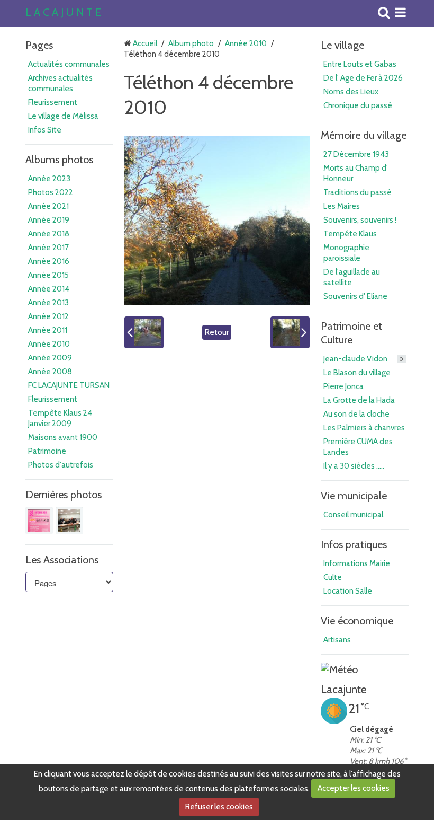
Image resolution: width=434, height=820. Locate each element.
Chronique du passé (357, 105)
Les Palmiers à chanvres (364, 428)
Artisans (337, 640)
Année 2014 (48, 289)
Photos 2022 (50, 192)
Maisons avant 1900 (62, 437)
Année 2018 (48, 234)
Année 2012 (48, 316)
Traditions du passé (357, 192)
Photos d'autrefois (60, 465)
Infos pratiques (354, 544)
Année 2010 (49, 344)
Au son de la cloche (356, 414)
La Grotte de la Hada (359, 400)
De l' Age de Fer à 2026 (363, 78)
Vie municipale (354, 495)
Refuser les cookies (219, 807)
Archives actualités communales (60, 83)
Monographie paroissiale (346, 253)
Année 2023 (49, 178)
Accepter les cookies (354, 788)
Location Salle (347, 591)
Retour (217, 332)
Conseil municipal (353, 514)
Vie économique (357, 620)
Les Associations (61, 559)
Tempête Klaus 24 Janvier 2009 (60, 418)
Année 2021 (48, 206)
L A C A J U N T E (63, 13)
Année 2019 (48, 220)
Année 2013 (48, 302)
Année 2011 (47, 330)
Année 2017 (48, 247)
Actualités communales (69, 64)
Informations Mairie (356, 563)
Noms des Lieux (350, 91)
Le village (342, 45)
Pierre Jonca (343, 386)
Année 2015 (48, 275)
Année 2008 (50, 371)
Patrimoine (47, 451)
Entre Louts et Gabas (359, 64)
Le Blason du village (357, 372)
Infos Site (44, 130)
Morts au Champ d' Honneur (355, 173)
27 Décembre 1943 (356, 154)
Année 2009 (50, 358)
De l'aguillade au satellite (351, 277)
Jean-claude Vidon (363, 359)
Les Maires (341, 206)
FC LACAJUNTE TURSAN (69, 385)
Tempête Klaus (350, 234)
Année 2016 (48, 261)
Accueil (145, 43)
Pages (39, 45)
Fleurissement (52, 102)
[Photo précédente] (144, 332)
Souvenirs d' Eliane (355, 296)
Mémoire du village (363, 135)
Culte (332, 577)
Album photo (191, 43)
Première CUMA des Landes (358, 447)
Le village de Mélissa (63, 116)
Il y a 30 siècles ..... (353, 466)
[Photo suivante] (290, 332)
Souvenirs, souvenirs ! (359, 220)
